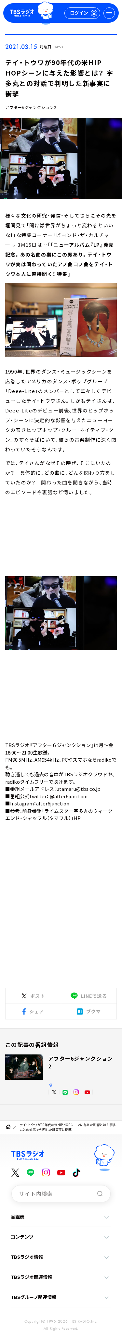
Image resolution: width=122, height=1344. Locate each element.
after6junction (52, 803)
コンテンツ (22, 1236)
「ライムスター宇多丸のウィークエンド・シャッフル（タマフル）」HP (59, 814)
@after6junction (69, 796)
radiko (104, 759)
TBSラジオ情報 (27, 1257)
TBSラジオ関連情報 (31, 1277)
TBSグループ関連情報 (33, 1297)
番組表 (17, 1216)
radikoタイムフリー (26, 781)
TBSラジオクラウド (85, 774)
